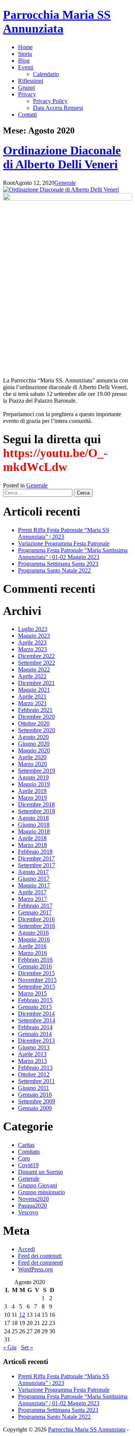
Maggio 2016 (34, 939)
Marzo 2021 (32, 703)
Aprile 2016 (32, 946)
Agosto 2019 (33, 777)
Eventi (25, 67)
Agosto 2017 (33, 872)
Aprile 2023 (32, 642)
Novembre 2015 (37, 980)
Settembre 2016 (36, 926)
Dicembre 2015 (36, 973)
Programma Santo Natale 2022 (54, 570)
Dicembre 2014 (36, 1013)
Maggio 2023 (34, 636)
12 (22, 1315)
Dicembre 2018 (36, 804)
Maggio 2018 (34, 831)
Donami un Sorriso (40, 1172)
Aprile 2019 (32, 791)
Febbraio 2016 (35, 959)
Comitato (29, 1151)
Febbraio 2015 (35, 1000)
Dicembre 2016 (36, 919)
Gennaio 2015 (35, 1007)
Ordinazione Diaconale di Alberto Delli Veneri (62, 157)
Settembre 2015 (36, 986)
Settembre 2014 (36, 1020)
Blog (24, 60)
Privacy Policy (50, 101)
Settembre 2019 (36, 770)
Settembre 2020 (36, 730)
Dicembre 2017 (36, 858)
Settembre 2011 (36, 1081)
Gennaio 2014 (35, 1034)
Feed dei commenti (40, 1262)
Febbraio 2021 (35, 710)
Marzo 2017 (32, 899)
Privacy (27, 94)
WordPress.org (35, 1269)
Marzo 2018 (32, 845)
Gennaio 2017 (35, 912)
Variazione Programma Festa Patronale (64, 543)
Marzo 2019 (32, 797)
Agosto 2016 (33, 932)
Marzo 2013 (32, 1061)
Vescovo (28, 1212)
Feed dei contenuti (40, 1256)
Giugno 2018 (34, 824)
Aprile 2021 (32, 696)
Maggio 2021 (34, 690)
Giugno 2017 (34, 878)
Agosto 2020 (33, 737)
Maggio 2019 (34, 784)
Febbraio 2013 (35, 1067)
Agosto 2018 (33, 818)
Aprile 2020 (32, 757)
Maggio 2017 (34, 885)
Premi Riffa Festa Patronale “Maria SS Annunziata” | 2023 (63, 533)
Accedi (26, 1249)
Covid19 (28, 1165)
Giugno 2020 (34, 743)
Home (25, 47)
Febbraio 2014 (35, 1027)
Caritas (26, 1145)
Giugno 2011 (33, 1088)
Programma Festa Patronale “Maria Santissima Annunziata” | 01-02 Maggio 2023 (73, 553)
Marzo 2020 (32, 764)
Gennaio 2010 (35, 1094)
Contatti (27, 114)
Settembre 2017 (36, 865)
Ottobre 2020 (34, 723)
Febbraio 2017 (35, 905)
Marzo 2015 (32, 993)
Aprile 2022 (32, 676)
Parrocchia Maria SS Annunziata (57, 21)
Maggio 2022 (34, 669)
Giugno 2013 (34, 1047)
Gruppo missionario (41, 1192)
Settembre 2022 (36, 663)
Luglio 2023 (32, 629)
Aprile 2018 (32, 838)
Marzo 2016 (32, 953)
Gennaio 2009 (35, 1108)
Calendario (46, 74)
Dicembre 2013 (36, 1040)
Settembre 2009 (36, 1101)
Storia (25, 54)
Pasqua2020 (32, 1205)
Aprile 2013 (32, 1054)
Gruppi (26, 87)
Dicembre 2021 (36, 683)
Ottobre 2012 (34, 1074)
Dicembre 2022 (36, 656)
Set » (27, 1347)
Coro (24, 1158)
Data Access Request (58, 108)
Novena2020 (33, 1199)
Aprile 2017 (32, 892)
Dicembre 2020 (36, 717)
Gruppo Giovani (37, 1185)
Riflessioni (30, 81)
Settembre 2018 (36, 811)
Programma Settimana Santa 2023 (58, 564)
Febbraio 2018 (35, 851)
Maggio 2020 (34, 750)
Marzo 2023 (32, 649)
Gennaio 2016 (35, 966)
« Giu (9, 1347)
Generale (65, 183)
